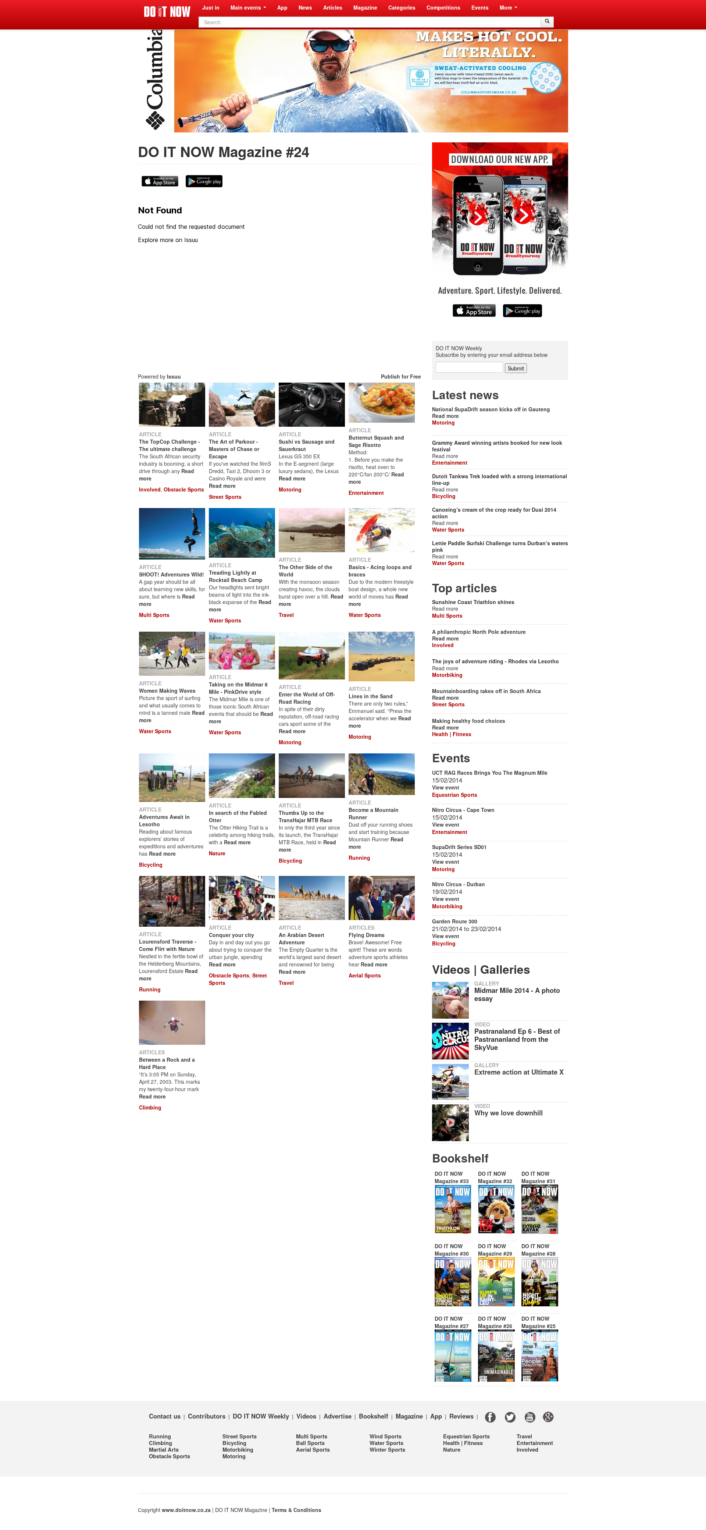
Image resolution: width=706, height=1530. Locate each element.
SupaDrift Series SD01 (459, 847)
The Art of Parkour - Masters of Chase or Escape (234, 449)
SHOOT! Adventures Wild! (171, 574)
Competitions (443, 7)
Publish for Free (401, 376)
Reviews (461, 1415)
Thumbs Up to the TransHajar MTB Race (305, 816)
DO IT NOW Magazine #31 (538, 1177)
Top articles (464, 587)
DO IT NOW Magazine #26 (495, 1322)
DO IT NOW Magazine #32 (495, 1177)
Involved (150, 489)
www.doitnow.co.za (186, 1509)
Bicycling (151, 864)
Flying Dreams (367, 934)
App (282, 7)
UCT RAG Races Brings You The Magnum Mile (490, 772)
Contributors (206, 1415)
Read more (222, 485)
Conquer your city (231, 934)
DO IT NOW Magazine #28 (538, 1249)
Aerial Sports (365, 975)
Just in (211, 7)
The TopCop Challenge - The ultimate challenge (169, 445)
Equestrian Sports (454, 794)
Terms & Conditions (296, 1509)
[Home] (167, 11)
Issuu (174, 376)
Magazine (365, 7)
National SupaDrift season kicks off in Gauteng (491, 409)
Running (359, 857)
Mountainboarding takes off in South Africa (486, 691)
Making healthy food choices (468, 720)
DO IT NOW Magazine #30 (452, 1249)
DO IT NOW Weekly (261, 1415)
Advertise (338, 1415)
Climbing (150, 1107)
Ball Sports (310, 1443)
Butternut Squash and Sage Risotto (376, 441)
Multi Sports (154, 614)
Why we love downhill (508, 1113)
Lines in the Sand (371, 696)
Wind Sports (386, 1436)
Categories (402, 7)
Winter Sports (387, 1449)
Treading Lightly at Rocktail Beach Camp (236, 576)
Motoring (290, 489)
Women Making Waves (167, 690)
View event (445, 787)
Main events (247, 7)
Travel (286, 614)
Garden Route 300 (454, 921)
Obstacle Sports (184, 489)
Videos (306, 1415)
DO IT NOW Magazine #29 (495, 1249)
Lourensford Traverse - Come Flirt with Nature (167, 945)
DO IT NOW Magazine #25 (538, 1322)
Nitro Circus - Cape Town (463, 809)
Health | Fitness (451, 734)
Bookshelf (460, 1158)
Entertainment (366, 492)
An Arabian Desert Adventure (301, 938)
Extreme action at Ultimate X (519, 1072)
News (305, 7)
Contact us (165, 1415)
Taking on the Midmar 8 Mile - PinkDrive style (238, 688)
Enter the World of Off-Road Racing (307, 698)
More (507, 7)
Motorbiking (447, 674)
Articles (332, 7)
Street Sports (225, 496)
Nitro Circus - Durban (458, 884)
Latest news (465, 394)
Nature (217, 853)
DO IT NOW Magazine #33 (452, 1177)
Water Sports (225, 620)
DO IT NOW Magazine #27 (452, 1322)
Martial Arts (164, 1449)
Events (480, 7)
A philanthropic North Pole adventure (479, 631)
